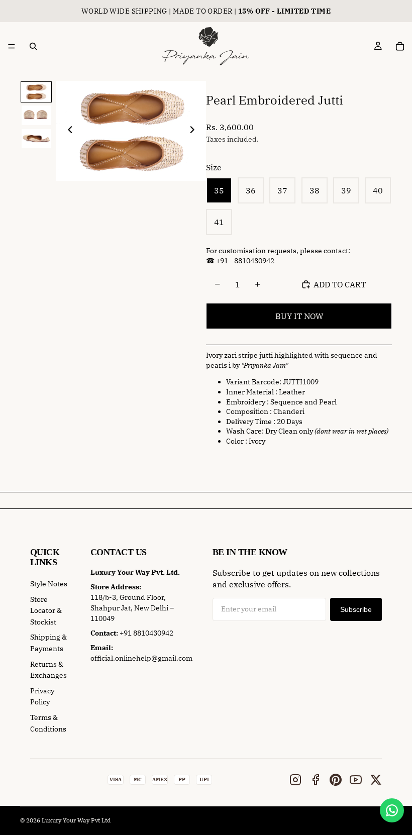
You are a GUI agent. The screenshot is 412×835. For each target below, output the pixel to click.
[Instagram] (295, 780)
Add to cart (340, 284)
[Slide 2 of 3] (36, 115)
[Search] (33, 46)
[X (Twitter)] (376, 780)
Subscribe (356, 609)
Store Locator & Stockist (46, 611)
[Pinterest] (336, 780)
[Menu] (11, 46)
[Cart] (400, 46)
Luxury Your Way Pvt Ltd (76, 820)
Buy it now (299, 316)
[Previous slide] (67, 131)
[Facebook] (316, 780)
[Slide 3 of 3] (36, 138)
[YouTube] (356, 780)
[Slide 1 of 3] (36, 91)
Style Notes (48, 583)
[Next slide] (195, 131)
